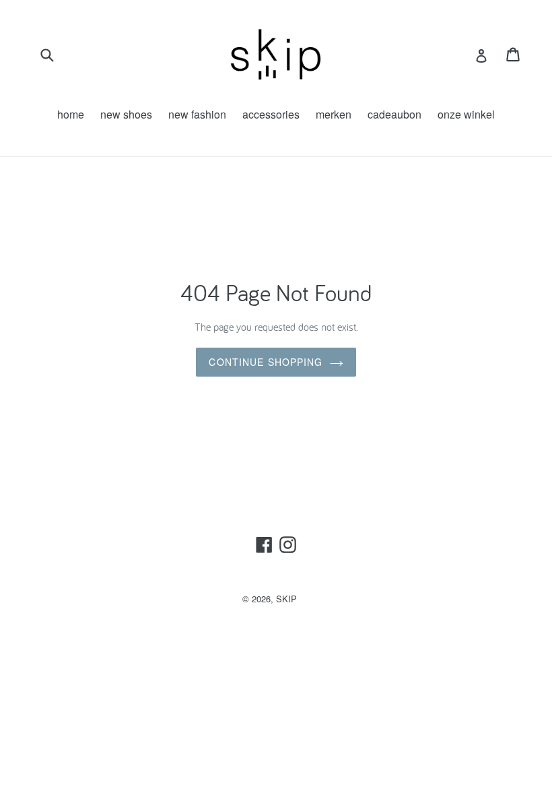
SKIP (286, 598)
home (70, 114)
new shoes (126, 114)
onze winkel (466, 114)
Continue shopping (265, 362)
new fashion (197, 114)
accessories (271, 114)
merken (333, 114)
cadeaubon (394, 114)
